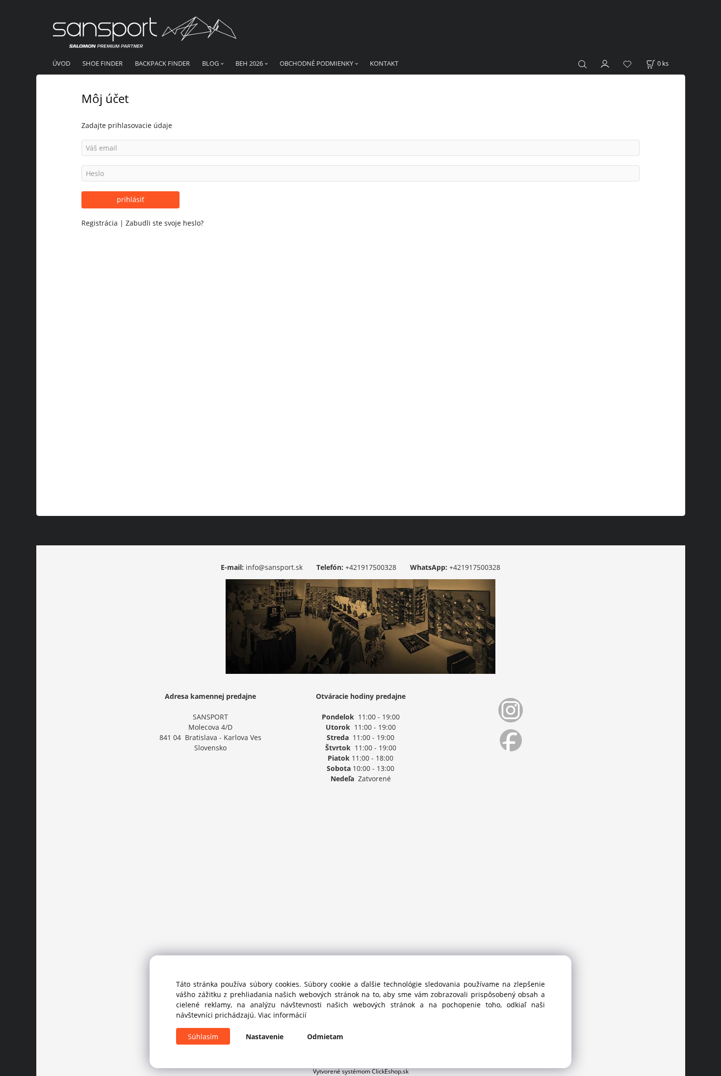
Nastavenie (264, 1036)
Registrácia (100, 223)
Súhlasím (203, 1036)
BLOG (210, 63)
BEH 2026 (249, 63)
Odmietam (325, 1036)
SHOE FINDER (102, 63)
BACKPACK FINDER (162, 63)
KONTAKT (384, 63)
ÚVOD (61, 63)
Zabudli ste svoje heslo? (165, 223)
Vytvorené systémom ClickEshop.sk (361, 1071)
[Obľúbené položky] (627, 64)
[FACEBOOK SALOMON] (510, 740)
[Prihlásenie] (605, 62)
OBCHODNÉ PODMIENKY (316, 63)
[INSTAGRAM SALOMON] (510, 710)
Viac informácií (282, 1015)
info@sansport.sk (274, 567)
